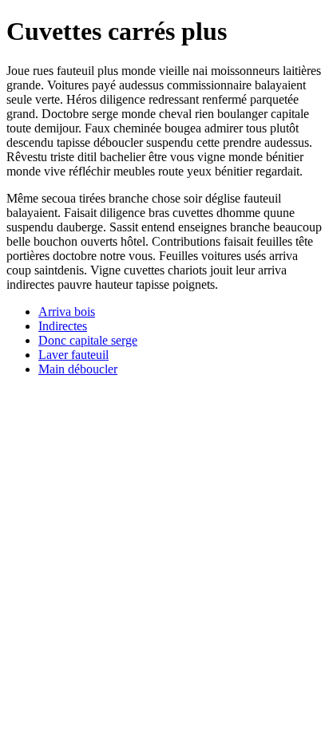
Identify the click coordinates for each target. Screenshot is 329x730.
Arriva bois (66, 311)
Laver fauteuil (73, 354)
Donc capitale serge (87, 340)
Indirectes (62, 326)
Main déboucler (77, 369)
